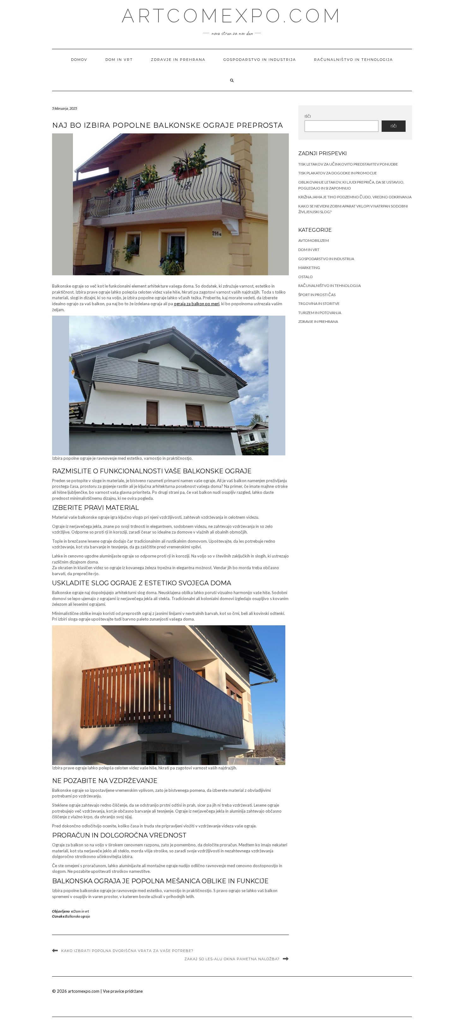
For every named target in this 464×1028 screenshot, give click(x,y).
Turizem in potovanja (319, 312)
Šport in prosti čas (317, 294)
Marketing (309, 267)
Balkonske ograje (77, 916)
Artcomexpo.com (232, 16)
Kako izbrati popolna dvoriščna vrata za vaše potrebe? (127, 951)
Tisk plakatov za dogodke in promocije (337, 173)
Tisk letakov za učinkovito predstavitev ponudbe (348, 164)
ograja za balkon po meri (196, 303)
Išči (308, 116)
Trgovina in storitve (319, 303)
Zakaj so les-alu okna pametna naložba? (232, 959)
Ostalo (305, 276)
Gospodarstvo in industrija (259, 59)
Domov (79, 59)
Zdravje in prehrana (178, 59)
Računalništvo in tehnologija (353, 59)
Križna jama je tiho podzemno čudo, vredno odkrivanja (355, 197)
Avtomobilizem (313, 240)
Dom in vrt (119, 59)
